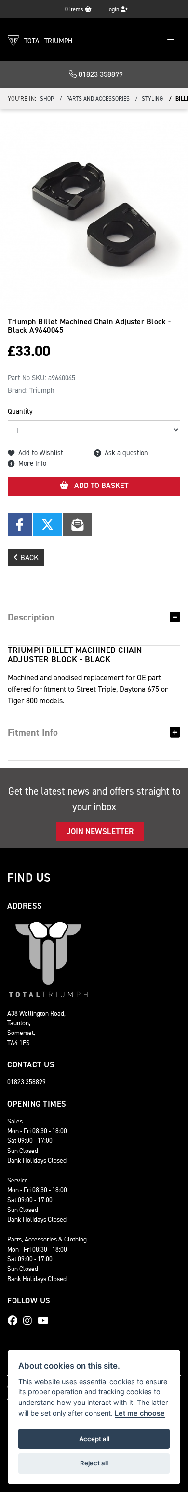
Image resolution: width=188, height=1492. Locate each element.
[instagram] (30, 1321)
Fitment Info (33, 732)
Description (31, 617)
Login (113, 9)
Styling (152, 99)
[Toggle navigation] (170, 39)
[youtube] (45, 1321)
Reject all (94, 1463)
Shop (47, 99)
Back (28, 557)
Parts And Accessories (98, 99)
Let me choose (140, 1413)
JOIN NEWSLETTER (100, 831)
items (75, 9)
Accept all (94, 1439)
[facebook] (15, 1321)
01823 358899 (100, 74)
